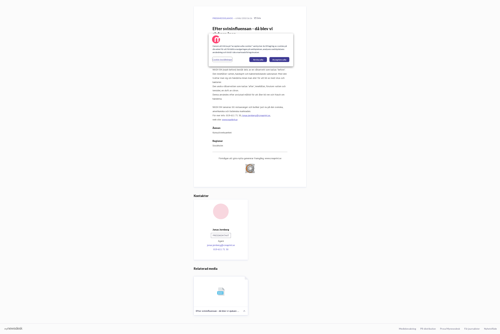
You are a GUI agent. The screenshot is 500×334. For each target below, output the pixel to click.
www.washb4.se (230, 119)
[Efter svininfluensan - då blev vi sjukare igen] (221, 291)
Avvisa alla (258, 59)
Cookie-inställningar (222, 59)
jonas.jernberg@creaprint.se (221, 245)
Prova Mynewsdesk (450, 328)
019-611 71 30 (220, 249)
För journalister (472, 328)
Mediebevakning (407, 328)
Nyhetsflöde (490, 328)
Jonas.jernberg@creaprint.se (256, 115)
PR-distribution (428, 328)
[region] (251, 49)
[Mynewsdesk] (13, 329)
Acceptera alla (279, 59)
